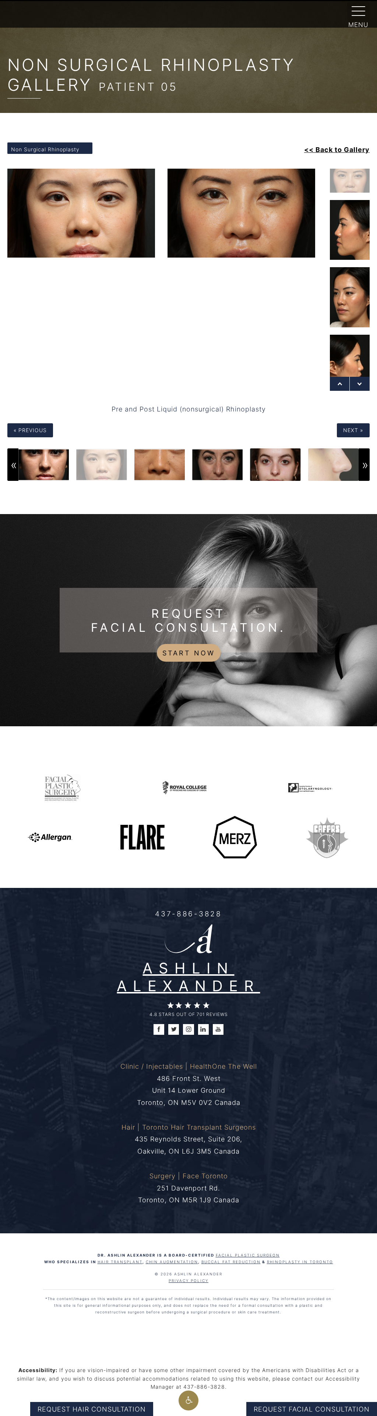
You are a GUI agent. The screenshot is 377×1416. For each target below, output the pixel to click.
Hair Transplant (120, 1261)
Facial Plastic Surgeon (248, 1255)
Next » (353, 430)
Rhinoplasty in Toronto (300, 1261)
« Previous (30, 430)
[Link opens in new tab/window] (63, 787)
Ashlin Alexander (188, 976)
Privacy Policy (188, 1280)
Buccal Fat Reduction (231, 1261)
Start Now (188, 653)
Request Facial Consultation (312, 1409)
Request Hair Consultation (92, 1409)
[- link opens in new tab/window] (327, 836)
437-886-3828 (188, 913)
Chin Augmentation (172, 1261)
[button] (188, 1400)
